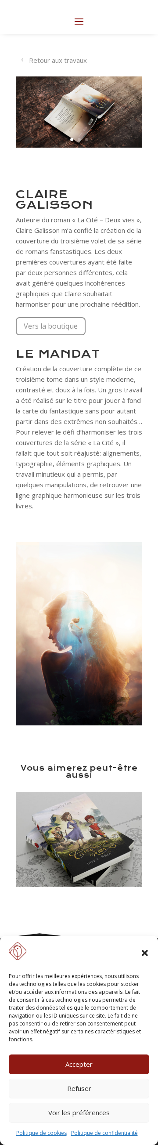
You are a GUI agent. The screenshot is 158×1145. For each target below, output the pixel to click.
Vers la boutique (51, 326)
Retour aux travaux (58, 60)
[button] (144, 953)
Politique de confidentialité (104, 1133)
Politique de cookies (41, 1133)
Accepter (79, 1064)
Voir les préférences (79, 1112)
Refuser (79, 1088)
